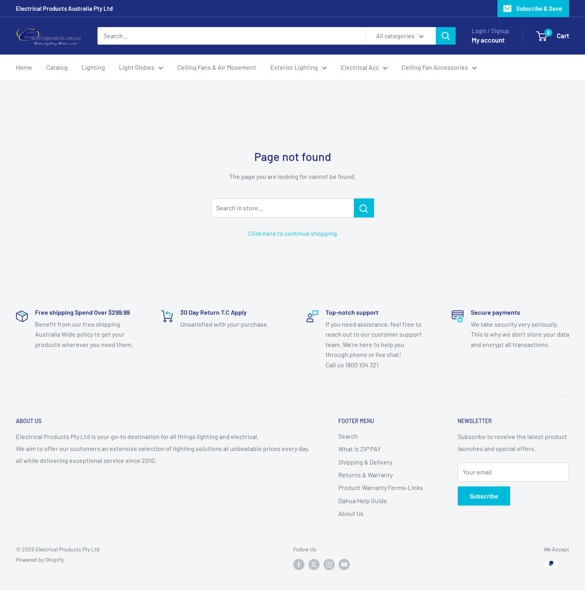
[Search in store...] (364, 208)
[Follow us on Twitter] (314, 564)
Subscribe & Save (539, 8)
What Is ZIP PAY (359, 449)
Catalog (57, 67)
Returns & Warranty (365, 474)
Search (348, 436)
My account (488, 40)
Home (24, 67)
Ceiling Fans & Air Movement (216, 67)
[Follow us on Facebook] (298, 564)
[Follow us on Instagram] (329, 564)
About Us (351, 513)
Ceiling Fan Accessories (435, 67)
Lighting (93, 67)
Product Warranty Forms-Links (380, 487)
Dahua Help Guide (362, 500)
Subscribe (484, 496)
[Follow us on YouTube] (344, 564)
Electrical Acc (360, 67)
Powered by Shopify (40, 559)
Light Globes (136, 67)
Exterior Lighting (294, 67)
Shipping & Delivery (365, 462)
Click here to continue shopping (292, 233)
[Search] (446, 36)
